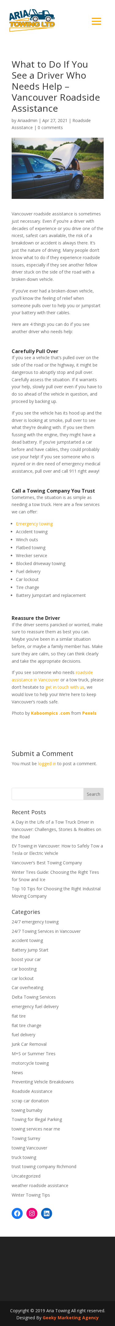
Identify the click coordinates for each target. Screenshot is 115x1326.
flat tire (19, 1016)
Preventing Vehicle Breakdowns (43, 1082)
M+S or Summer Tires (34, 1053)
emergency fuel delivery (35, 1006)
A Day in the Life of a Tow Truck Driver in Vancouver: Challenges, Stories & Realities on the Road (56, 829)
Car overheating (27, 987)
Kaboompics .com (50, 713)
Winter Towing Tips (31, 1195)
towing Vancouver (29, 1148)
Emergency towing (34, 524)
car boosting (24, 969)
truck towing (24, 1157)
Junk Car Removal (29, 1044)
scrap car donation (30, 1101)
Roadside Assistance (32, 1091)
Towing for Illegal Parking (37, 1119)
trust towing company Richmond (44, 1166)
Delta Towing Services (34, 997)
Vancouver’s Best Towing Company (47, 863)
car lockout (23, 978)
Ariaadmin (27, 120)
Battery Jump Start (30, 950)
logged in (47, 763)
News (17, 1072)
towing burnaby (27, 1110)
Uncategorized (26, 1176)
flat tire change (26, 1025)
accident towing (27, 940)
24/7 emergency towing (35, 922)
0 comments (50, 127)
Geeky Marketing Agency (71, 1317)
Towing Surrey (26, 1138)
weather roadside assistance (40, 1185)
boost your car (26, 959)
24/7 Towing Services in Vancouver (46, 931)
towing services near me (36, 1129)
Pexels (89, 713)
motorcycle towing (30, 1063)
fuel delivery (23, 1034)
